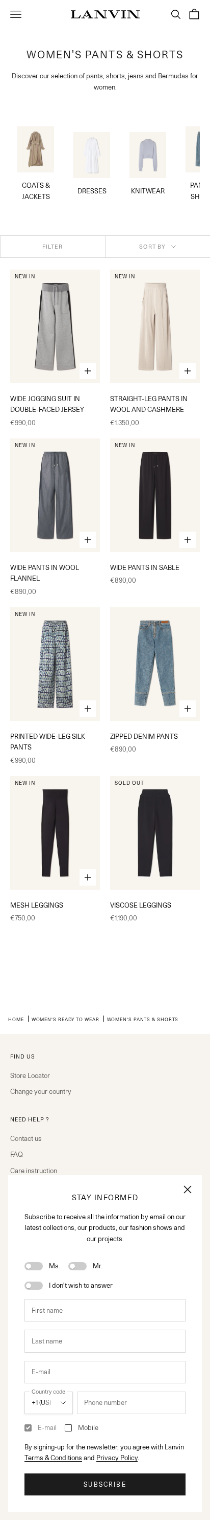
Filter (52, 246)
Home (16, 1019)
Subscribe (105, 1484)
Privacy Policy (117, 1457)
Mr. (97, 1266)
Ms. (54, 1266)
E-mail (47, 1427)
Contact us (26, 1138)
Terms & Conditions (53, 1457)
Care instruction (33, 1170)
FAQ (16, 1154)
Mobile (88, 1427)
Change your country (40, 1091)
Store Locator (30, 1075)
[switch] (33, 1266)
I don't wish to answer (81, 1285)
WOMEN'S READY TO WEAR (65, 1019)
